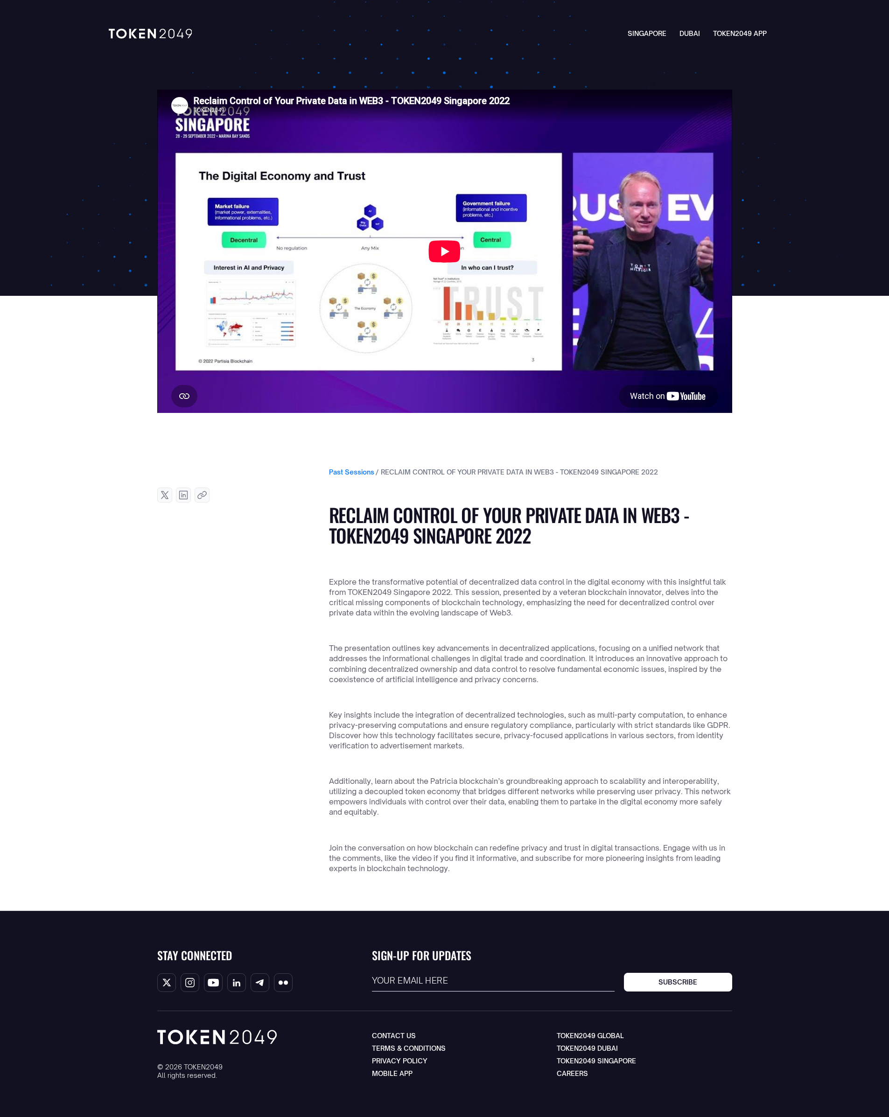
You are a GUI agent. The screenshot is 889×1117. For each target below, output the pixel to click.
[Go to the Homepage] (150, 33)
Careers (572, 1073)
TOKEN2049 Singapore (596, 1061)
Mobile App (392, 1073)
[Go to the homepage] (217, 1037)
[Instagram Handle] (190, 982)
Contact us (394, 1036)
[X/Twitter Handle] (166, 982)
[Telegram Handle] (260, 982)
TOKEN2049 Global (590, 1036)
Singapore (647, 33)
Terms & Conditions (409, 1048)
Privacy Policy (399, 1061)
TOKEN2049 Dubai (587, 1048)
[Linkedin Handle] (236, 982)
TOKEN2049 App (740, 33)
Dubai (689, 33)
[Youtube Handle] (213, 982)
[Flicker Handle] (283, 982)
